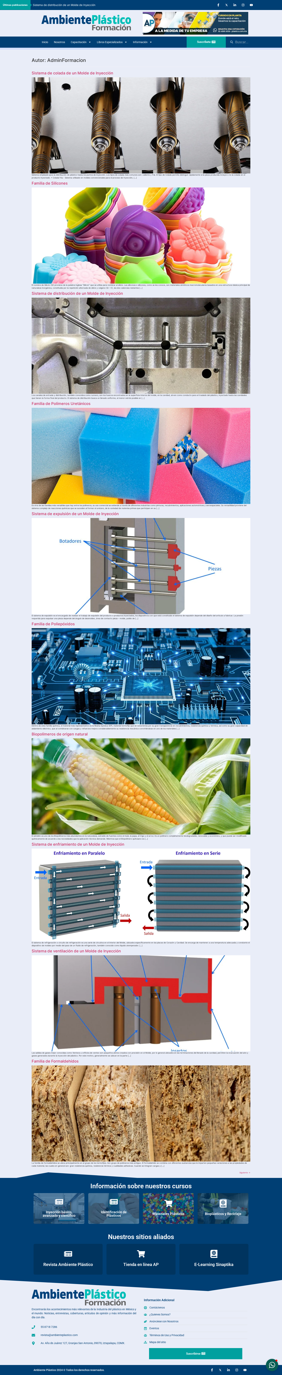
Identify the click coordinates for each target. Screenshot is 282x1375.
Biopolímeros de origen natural (60, 734)
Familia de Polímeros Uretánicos (61, 403)
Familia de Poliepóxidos (53, 624)
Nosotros (59, 42)
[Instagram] (243, 5)
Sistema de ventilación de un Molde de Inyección (76, 951)
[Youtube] (251, 5)
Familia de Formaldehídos (55, 1061)
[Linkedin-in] (235, 5)
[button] (272, 1365)
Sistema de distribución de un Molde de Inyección (77, 293)
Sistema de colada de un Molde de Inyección (72, 73)
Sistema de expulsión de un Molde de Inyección (63, 5)
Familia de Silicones (50, 183)
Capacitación (79, 42)
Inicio (45, 42)
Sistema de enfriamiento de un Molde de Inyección (78, 844)
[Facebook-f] (218, 5)
